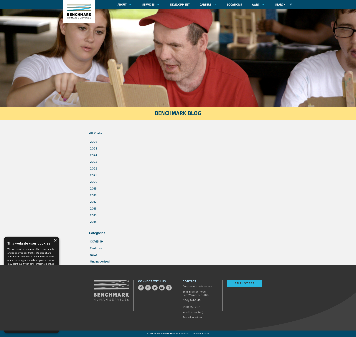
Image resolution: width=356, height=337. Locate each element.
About (122, 4)
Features (96, 248)
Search (280, 4)
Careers (205, 4)
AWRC (256, 4)
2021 (93, 175)
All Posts (95, 133)
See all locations (192, 317)
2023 (93, 162)
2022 (93, 168)
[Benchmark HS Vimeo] (155, 287)
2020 (93, 182)
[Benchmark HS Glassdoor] (169, 287)
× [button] (55, 240)
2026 (93, 142)
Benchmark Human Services (173, 333)
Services (148, 4)
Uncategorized (100, 261)
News (94, 255)
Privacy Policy (201, 333)
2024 (93, 155)
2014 (93, 222)
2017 (93, 202)
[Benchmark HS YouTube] (162, 287)
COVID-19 (96, 241)
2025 (93, 148)
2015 (93, 215)
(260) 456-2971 (192, 307)
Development (180, 4)
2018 (93, 195)
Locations (234, 4)
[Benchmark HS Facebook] (141, 287)
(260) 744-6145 (192, 300)
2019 (93, 188)
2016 (93, 208)
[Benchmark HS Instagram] (148, 287)
